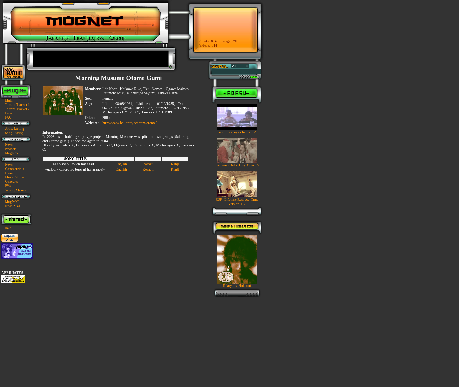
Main (9, 100)
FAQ (8, 117)
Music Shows (14, 177)
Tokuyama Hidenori (237, 286)
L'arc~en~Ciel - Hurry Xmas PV (237, 165)
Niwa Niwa (13, 206)
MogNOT (12, 202)
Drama (9, 173)
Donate (10, 113)
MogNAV (12, 153)
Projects (10, 149)
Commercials (14, 169)
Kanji (175, 164)
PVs (8, 186)
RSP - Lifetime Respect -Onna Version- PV (237, 201)
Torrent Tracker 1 (17, 105)
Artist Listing (14, 129)
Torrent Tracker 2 (17, 109)
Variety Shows (15, 190)
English (121, 164)
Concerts (11, 181)
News (9, 144)
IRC (8, 228)
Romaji (148, 164)
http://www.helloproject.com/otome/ (129, 123)
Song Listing (14, 133)
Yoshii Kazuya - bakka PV (237, 132)
